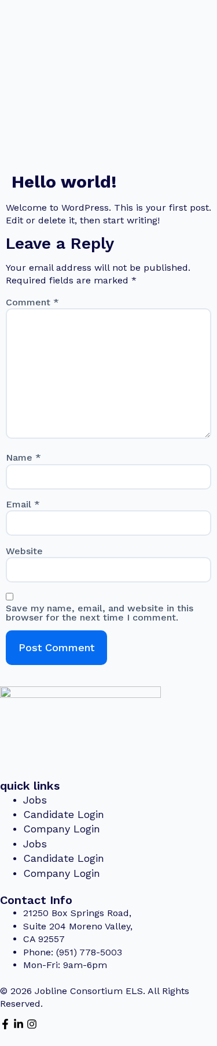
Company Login (61, 829)
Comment (32, 302)
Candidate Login (63, 814)
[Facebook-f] (5, 1024)
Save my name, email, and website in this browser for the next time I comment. (99, 613)
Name (23, 457)
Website (24, 551)
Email (23, 504)
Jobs (35, 800)
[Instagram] (32, 1024)
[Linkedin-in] (18, 1024)
